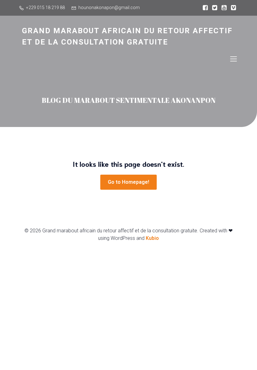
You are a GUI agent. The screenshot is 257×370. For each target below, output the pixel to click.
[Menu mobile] (233, 58)
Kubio (152, 238)
